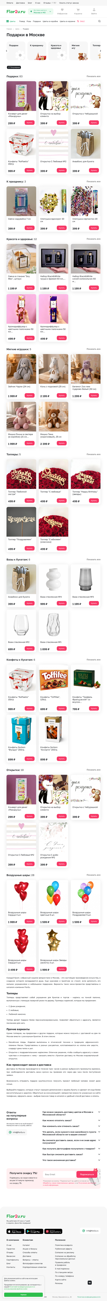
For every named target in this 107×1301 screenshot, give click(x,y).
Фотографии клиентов (33, 1263)
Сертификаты (13, 1260)
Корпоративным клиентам (34, 1267)
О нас (37, 3)
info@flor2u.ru (19, 1132)
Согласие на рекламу (64, 1252)
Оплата (10, 3)
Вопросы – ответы (30, 1260)
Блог (30, 3)
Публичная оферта (63, 1249)
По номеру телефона (64, 1276)
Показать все (93, 76)
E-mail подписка (62, 1269)
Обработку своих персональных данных (59, 1183)
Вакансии (11, 1256)
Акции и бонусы (30, 1249)
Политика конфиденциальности (88, 1297)
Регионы (59, 1283)
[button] (6, 51)
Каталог (26, 1245)
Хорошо (23, 1295)
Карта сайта (60, 1280)
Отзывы (49, 3)
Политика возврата (63, 1245)
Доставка (20, 3)
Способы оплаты (30, 1252)
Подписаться (87, 1174)
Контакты (11, 1267)
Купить (29, 123)
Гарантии (11, 1249)
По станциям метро (64, 1272)
